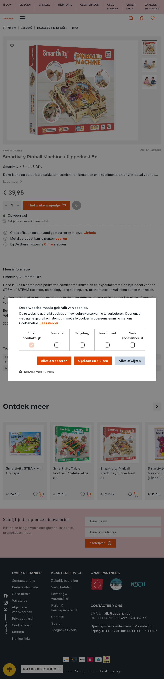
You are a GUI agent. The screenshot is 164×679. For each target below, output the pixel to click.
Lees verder (49, 323)
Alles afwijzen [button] (130, 361)
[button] (36, 372)
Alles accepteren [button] (54, 361)
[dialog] (82, 339)
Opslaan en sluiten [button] (93, 361)
